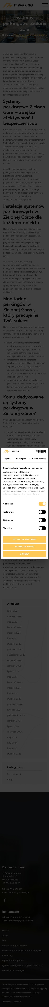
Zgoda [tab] (8, 458)
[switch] (42, 512)
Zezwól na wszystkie (24, 539)
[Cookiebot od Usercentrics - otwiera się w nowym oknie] (35, 451)
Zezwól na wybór (24, 547)
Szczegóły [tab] (21, 458)
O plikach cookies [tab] (38, 458)
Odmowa (24, 554)
